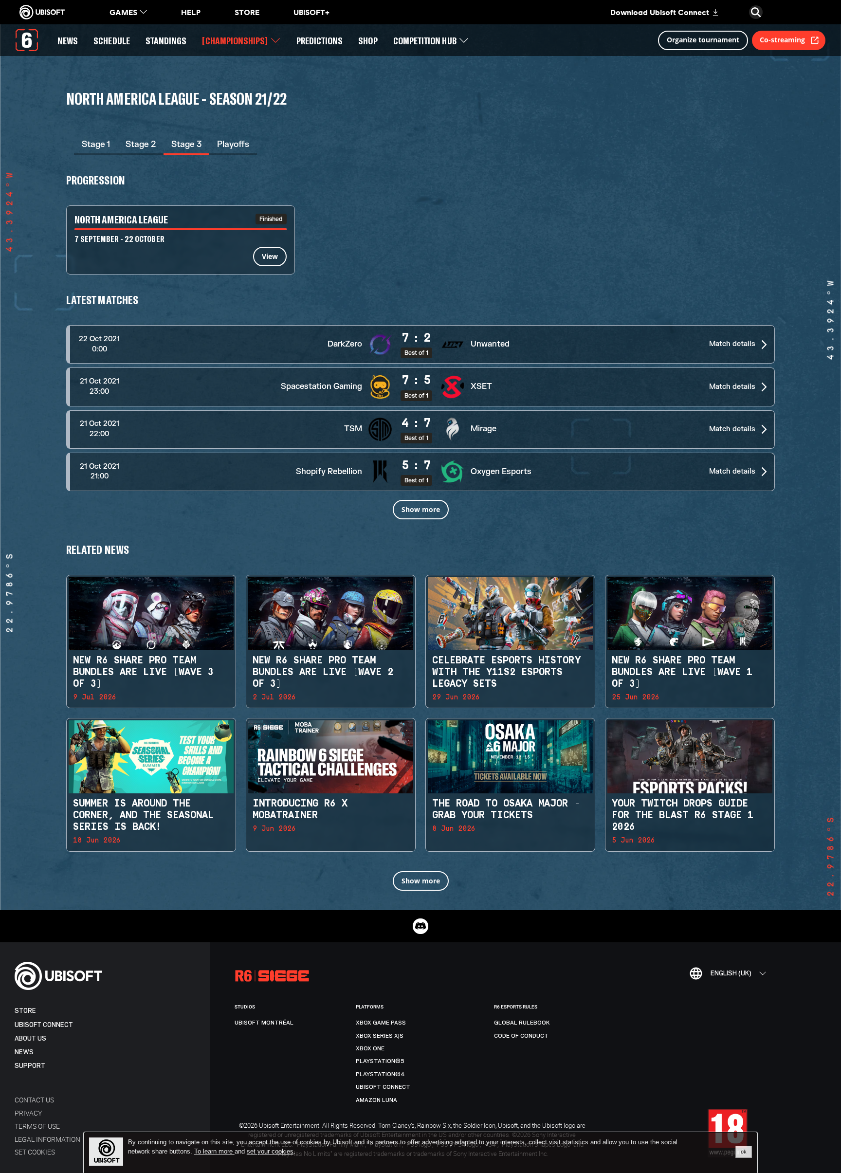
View (270, 256)
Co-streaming (782, 39)
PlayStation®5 (380, 1061)
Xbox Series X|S (379, 1035)
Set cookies (35, 1151)
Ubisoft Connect (44, 1024)
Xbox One (370, 1048)
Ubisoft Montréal (264, 1022)
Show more (421, 509)
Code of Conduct (521, 1035)
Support (30, 1065)
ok (744, 1152)
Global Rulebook (522, 1022)
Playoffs (233, 144)
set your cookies (270, 1151)
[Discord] (420, 926)
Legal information (47, 1139)
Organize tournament (703, 39)
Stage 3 (186, 144)
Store (25, 1010)
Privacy (28, 1113)
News (24, 1052)
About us (30, 1038)
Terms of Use (37, 1126)
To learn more (214, 1151)
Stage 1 (96, 144)
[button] (420, 344)
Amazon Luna (376, 1100)
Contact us (34, 1099)
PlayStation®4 (380, 1074)
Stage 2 (141, 144)
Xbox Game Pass (381, 1022)
